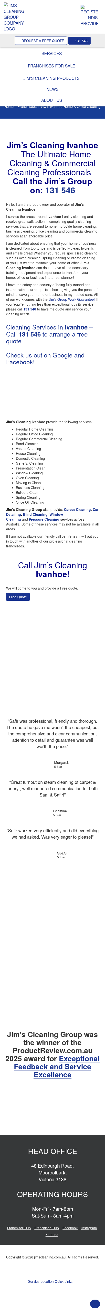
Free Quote (18, 596)
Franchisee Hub (46, 1227)
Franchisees (27, 106)
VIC (43, 106)
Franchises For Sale (52, 66)
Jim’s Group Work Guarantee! (72, 299)
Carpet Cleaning (77, 509)
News (52, 89)
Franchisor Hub (19, 1227)
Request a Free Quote (42, 40)
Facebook (70, 1227)
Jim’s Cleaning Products (52, 78)
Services (52, 53)
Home (9, 106)
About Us (52, 100)
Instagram (89, 1227)
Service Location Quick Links (51, 1281)
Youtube (52, 1234)
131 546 (81, 40)
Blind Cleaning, (36, 514)
